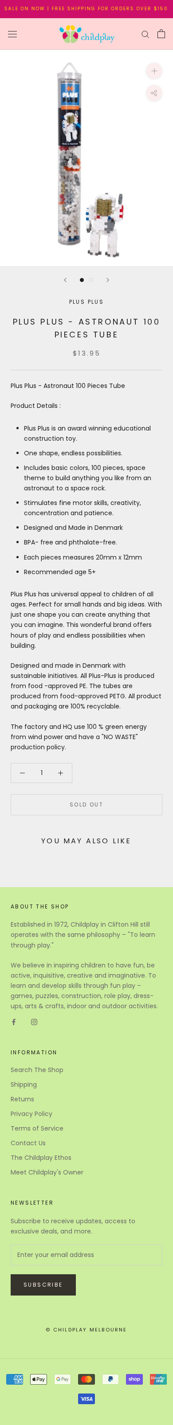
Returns (22, 1099)
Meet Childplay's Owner (47, 1172)
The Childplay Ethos (41, 1157)
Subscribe (43, 1284)
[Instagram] (34, 1021)
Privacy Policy (31, 1113)
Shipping (24, 1084)
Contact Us (28, 1143)
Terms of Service (37, 1128)
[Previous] (65, 280)
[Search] (145, 34)
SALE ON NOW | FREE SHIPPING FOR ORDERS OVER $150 (82, 8)
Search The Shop (37, 1069)
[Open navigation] (12, 34)
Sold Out (86, 804)
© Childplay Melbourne (86, 1329)
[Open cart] (161, 33)
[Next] (107, 280)
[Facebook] (14, 1021)
